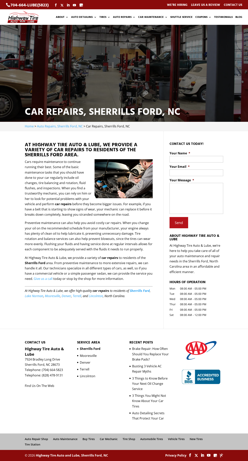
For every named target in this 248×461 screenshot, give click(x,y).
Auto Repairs (122, 17)
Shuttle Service (181, 17)
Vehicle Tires (176, 439)
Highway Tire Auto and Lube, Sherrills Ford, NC (72, 455)
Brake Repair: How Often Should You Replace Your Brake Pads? (150, 354)
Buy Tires (89, 439)
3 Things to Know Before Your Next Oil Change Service (150, 383)
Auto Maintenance (65, 439)
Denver (66, 296)
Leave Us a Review (205, 5)
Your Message (182, 180)
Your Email (180, 167)
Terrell (77, 296)
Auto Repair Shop (36, 439)
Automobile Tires (151, 439)
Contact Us (233, 5)
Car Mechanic (109, 439)
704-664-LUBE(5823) (29, 5)
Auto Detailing (82, 17)
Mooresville (52, 296)
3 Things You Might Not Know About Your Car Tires (149, 401)
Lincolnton (96, 296)
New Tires (196, 439)
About (60, 17)
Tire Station (32, 444)
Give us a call (43, 279)
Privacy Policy (175, 455)
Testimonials (223, 17)
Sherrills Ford (140, 291)
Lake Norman (34, 296)
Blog (238, 17)
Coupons (201, 17)
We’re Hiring (177, 5)
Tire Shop (129, 439)
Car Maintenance (151, 17)
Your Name (180, 153)
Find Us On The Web (39, 386)
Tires (102, 17)
